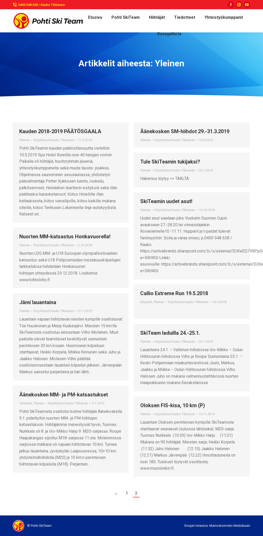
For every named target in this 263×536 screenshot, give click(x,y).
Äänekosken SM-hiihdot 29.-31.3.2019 (184, 131)
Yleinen (24, 140)
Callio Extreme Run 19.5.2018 (174, 293)
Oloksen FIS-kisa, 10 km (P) (172, 405)
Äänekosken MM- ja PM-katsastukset (63, 395)
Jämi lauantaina (37, 302)
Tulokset (25, 403)
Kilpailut (146, 302)
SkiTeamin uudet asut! (166, 201)
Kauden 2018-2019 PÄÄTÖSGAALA (60, 131)
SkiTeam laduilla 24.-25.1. (170, 333)
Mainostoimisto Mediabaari (229, 526)
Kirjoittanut (54, 140)
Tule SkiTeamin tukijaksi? (170, 162)
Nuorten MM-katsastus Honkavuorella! (64, 236)
